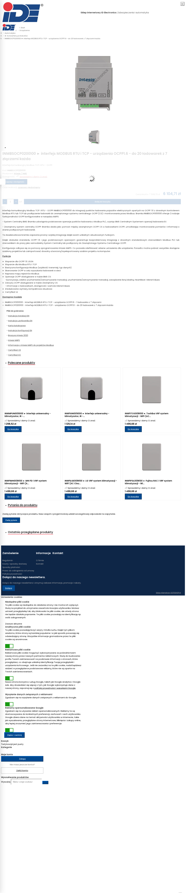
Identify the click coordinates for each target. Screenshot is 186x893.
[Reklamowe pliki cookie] (9, 678)
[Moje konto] (174, 27)
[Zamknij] (182, 4)
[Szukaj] (179, 27)
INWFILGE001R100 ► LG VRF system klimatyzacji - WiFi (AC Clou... (91, 482)
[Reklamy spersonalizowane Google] (9, 730)
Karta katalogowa (17, 325)
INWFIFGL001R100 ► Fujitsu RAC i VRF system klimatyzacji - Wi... (148, 482)
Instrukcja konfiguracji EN (20, 330)
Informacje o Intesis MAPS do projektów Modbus (31, 345)
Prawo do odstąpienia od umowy (18, 570)
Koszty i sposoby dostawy (14, 563)
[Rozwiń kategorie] (19, 25)
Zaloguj (22, 759)
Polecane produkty (21, 363)
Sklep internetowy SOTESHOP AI (168, 593)
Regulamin (7, 560)
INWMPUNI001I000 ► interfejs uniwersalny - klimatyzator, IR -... (28, 415)
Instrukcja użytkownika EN (20, 320)
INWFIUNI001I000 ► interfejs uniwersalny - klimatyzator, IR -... (87, 415)
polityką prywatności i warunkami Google (55, 688)
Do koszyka (13, 429)
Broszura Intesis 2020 (18, 335)
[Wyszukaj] (45, 782)
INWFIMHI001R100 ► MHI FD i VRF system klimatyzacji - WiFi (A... (26, 482)
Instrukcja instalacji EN (18, 315)
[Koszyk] (176, 27)
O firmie (40, 560)
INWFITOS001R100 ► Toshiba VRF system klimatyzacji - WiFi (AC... (146, 415)
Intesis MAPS (14, 340)
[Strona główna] (22, 12)
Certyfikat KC (14, 355)
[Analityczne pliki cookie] (9, 646)
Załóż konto (22, 770)
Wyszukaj (5, 781)
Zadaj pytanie (11, 520)
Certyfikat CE (14, 350)
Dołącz (8, 588)
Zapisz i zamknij (14, 735)
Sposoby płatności (11, 567)
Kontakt (40, 563)
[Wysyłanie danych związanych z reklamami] (9, 704)
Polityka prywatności (12, 574)
